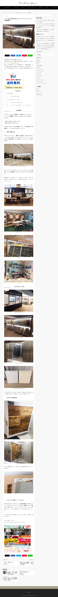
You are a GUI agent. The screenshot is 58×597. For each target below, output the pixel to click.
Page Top (29, 592)
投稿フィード (38, 90)
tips (37, 63)
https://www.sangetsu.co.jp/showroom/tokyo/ (14, 522)
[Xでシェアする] (7, 55)
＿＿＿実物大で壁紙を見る (13, 96)
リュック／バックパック (41, 83)
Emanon (34, 595)
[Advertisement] (45, 104)
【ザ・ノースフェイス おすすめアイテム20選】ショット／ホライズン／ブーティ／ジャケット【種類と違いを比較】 (45, 25)
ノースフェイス (39, 81)
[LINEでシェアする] (30, 55)
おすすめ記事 (39, 65)
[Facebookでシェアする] (13, 55)
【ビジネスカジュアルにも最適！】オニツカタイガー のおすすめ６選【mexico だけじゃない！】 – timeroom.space (45, 47)
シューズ (38, 74)
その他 (38, 67)
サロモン (38, 72)
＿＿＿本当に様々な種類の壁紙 (14, 102)
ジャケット (38, 76)
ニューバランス (39, 79)
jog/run (38, 61)
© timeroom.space (25, 595)
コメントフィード (39, 92)
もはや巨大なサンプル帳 (12, 99)
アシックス (39, 69)
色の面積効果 (9, 93)
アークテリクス (39, 70)
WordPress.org (39, 94)
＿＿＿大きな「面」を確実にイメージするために (18, 105)
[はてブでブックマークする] (18, 55)
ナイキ (38, 78)
